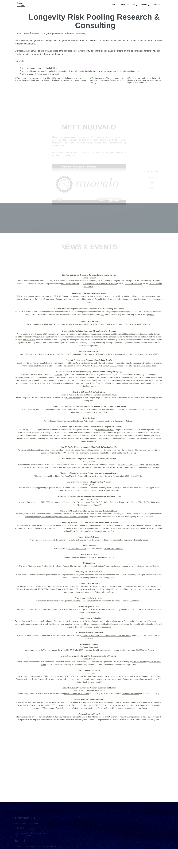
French (151, 185)
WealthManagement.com (113, 528)
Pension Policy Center (85, 400)
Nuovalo (157, 5)
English (151, 174)
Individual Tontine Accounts (83, 580)
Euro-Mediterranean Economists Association (100, 263)
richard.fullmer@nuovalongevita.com (34, 832)
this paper (100, 400)
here (102, 294)
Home (114, 5)
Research (125, 5)
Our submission (29, 319)
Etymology (145, 5)
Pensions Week (96, 345)
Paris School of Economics (128, 444)
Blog (135, 5)
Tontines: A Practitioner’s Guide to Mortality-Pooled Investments (106, 615)
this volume (50, 429)
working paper (127, 545)
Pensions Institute (139, 641)
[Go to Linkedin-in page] (16, 840)
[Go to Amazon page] (24, 840)
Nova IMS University (133, 263)
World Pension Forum (130, 673)
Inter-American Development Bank (142, 345)
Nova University (51, 446)
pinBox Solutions (115, 342)
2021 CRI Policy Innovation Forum (55, 481)
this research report (73, 377)
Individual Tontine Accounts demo (60, 504)
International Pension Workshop (76, 673)
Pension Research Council (76, 303)
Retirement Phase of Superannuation (129, 313)
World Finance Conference (97, 655)
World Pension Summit (145, 629)
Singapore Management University (75, 446)
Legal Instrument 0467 (105, 409)
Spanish (151, 179)
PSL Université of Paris (70, 263)
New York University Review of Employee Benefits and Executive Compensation (56, 496)
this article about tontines (77, 528)
